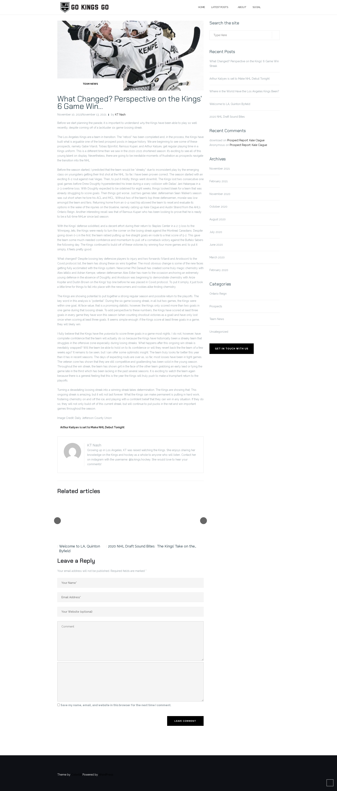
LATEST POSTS (219, 7)
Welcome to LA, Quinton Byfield (79, 548)
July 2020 (215, 232)
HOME (201, 7)
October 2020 (218, 206)
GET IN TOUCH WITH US (231, 348)
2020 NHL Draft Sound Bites (131, 546)
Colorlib (76, 774)
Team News (90, 84)
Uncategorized (218, 331)
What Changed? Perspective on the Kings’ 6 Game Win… (129, 102)
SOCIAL (257, 7)
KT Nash (120, 114)
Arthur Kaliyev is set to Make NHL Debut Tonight (92, 427)
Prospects (215, 306)
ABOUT (242, 7)
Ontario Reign (218, 293)
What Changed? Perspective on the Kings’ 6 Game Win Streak (244, 64)
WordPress (106, 774)
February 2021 (218, 181)
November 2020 (219, 194)
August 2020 (217, 219)
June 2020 (216, 244)
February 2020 (218, 270)
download (215, 140)
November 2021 (219, 168)
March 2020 (217, 257)
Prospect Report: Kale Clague (245, 140)
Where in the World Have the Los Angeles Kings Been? (244, 91)
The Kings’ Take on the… (176, 546)
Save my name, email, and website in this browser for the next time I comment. (116, 705)
